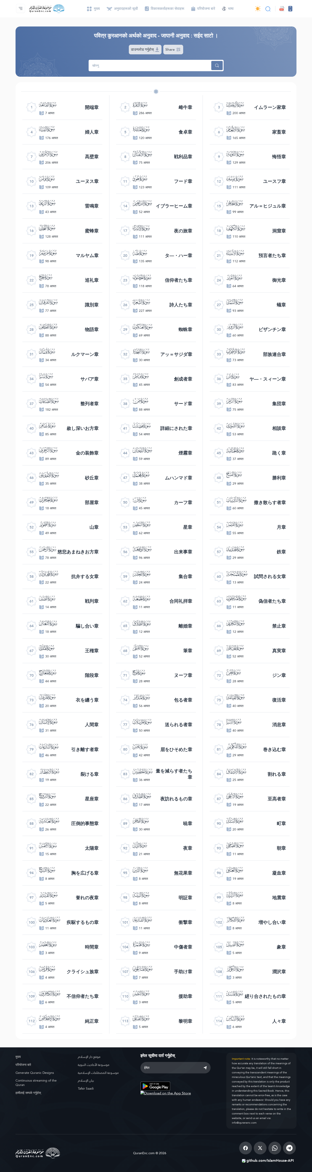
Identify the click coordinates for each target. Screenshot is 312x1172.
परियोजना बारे (23, 1065)
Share (170, 49)
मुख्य (18, 1057)
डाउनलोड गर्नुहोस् (143, 49)
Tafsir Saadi (86, 1088)
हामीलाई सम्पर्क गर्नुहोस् (28, 1093)
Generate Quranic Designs (35, 1073)
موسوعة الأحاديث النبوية (93, 1065)
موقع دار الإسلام (89, 1057)
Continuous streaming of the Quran (36, 1082)
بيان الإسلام (86, 1080)
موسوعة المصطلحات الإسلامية (98, 1073)
